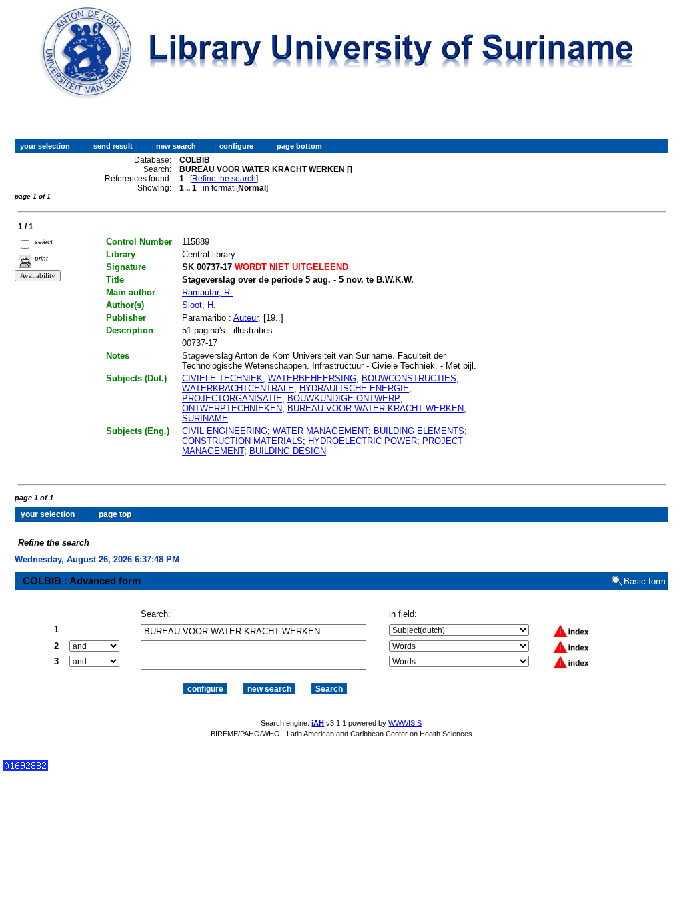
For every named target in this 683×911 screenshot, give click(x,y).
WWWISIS (405, 723)
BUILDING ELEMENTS (419, 431)
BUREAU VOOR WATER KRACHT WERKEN (375, 408)
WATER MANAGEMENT (320, 431)
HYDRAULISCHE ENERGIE (354, 388)
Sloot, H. (199, 305)
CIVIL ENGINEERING (224, 431)
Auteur (245, 318)
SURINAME (205, 418)
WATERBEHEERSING (312, 378)
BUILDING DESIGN (287, 451)
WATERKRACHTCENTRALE (238, 388)
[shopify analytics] (25, 768)
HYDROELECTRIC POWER (362, 441)
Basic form (645, 581)
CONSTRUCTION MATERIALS (242, 441)
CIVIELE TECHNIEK (222, 378)
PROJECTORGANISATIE (232, 398)
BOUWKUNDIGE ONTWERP (343, 398)
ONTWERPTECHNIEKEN (232, 408)
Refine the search (224, 178)
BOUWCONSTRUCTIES (409, 378)
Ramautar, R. (207, 292)
